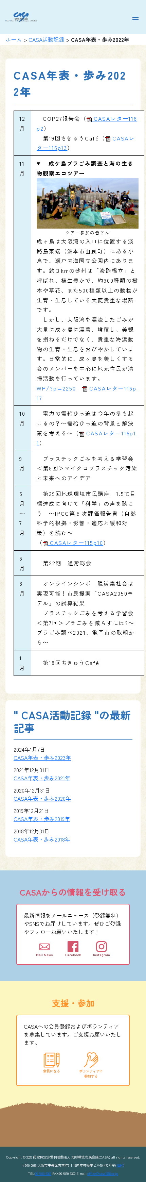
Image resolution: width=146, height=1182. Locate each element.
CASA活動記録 (46, 39)
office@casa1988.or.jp (102, 1173)
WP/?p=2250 (56, 388)
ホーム (13, 39)
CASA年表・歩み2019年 (42, 819)
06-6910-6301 (43, 1173)
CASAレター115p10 (75, 542)
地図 (119, 1165)
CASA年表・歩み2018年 (42, 839)
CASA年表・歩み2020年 (42, 798)
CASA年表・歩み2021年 (42, 778)
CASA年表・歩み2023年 (42, 757)
